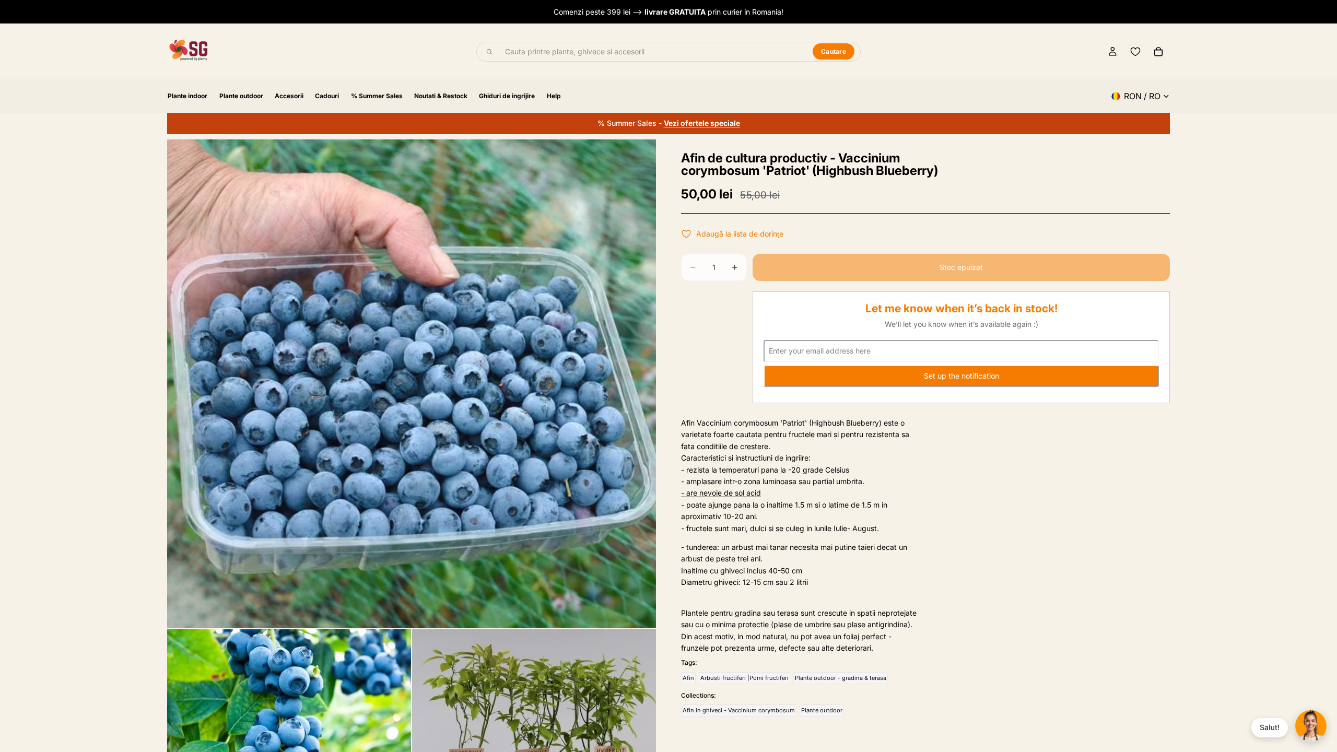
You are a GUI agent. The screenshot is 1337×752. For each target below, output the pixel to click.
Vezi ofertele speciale (702, 123)
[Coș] (1158, 51)
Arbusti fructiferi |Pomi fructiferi (744, 678)
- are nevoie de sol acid (721, 492)
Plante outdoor (821, 710)
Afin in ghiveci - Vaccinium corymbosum (739, 710)
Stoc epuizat (961, 267)
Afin (688, 678)
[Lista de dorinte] (1135, 51)
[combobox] (653, 51)
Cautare (833, 51)
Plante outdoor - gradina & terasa (840, 678)
